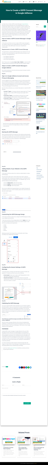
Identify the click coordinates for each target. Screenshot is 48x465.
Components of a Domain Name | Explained (8, 448)
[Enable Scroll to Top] (46, 463)
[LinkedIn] (26, 367)
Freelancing (38, 173)
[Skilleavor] (6, 2)
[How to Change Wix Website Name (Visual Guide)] (24, 440)
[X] (22, 367)
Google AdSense (25, 24)
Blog (6, 366)
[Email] (30, 367)
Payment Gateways (39, 175)
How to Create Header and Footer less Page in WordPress (39, 448)
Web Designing (39, 178)
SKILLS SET (25, 1)
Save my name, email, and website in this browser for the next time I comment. (14, 395)
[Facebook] (20, 367)
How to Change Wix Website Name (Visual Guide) (23, 448)
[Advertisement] (16, 159)
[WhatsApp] (28, 367)
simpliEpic (35, 463)
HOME (20, 1)
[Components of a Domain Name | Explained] (9, 440)
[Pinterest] (24, 367)
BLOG (31, 1)
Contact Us (41, 1)
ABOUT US (35, 1)
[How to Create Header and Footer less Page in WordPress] (39, 440)
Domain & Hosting (39, 169)
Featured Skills (39, 171)
